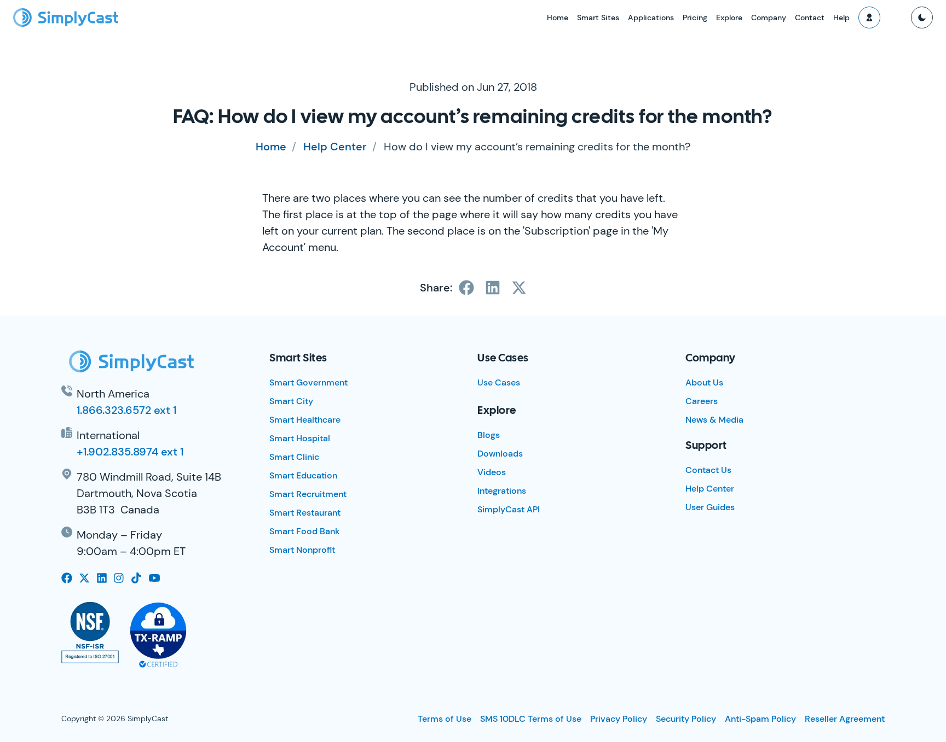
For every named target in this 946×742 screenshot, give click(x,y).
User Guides (710, 507)
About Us (704, 382)
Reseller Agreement (845, 719)
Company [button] (768, 17)
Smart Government (308, 382)
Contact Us (708, 470)
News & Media (714, 419)
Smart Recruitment (308, 494)
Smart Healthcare (305, 419)
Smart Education (303, 475)
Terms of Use (444, 719)
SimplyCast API (508, 509)
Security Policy (686, 719)
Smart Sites (598, 17)
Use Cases (498, 382)
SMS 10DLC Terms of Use (530, 719)
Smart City (291, 401)
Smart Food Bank (304, 531)
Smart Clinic (294, 457)
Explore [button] (729, 17)
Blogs (488, 435)
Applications (651, 17)
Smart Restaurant (305, 512)
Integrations (501, 490)
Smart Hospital (299, 438)
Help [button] (841, 17)
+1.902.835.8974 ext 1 (130, 452)
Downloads (500, 453)
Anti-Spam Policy (760, 719)
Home (557, 17)
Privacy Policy (618, 719)
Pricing (695, 17)
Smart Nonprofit (302, 550)
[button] (869, 17)
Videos (491, 472)
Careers (701, 401)
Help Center (335, 146)
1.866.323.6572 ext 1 (126, 410)
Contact (809, 17)
